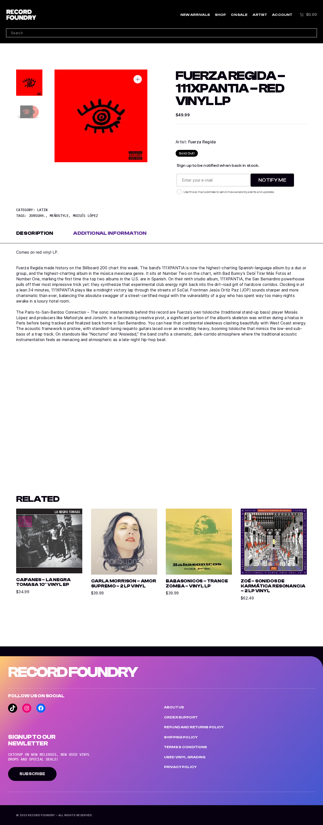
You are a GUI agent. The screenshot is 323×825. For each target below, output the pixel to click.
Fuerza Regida (202, 142)
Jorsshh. (37, 215)
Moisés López (85, 215)
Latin (42, 210)
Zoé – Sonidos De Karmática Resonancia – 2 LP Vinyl (273, 586)
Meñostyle (59, 215)
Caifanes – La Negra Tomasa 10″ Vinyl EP (43, 582)
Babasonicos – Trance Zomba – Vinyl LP (197, 583)
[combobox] (161, 32)
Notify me (272, 180)
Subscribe (32, 774)
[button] (137, 79)
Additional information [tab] (109, 233)
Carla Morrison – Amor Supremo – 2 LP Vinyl (123, 583)
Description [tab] (34, 233)
